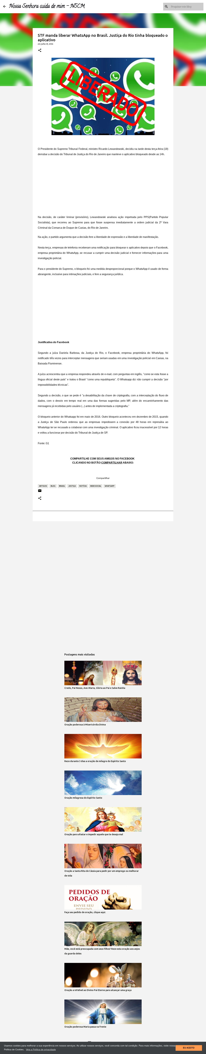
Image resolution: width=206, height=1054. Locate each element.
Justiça (72, 486)
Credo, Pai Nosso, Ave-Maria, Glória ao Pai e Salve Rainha (94, 688)
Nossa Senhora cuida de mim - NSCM (47, 7)
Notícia (83, 486)
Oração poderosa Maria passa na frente (85, 1026)
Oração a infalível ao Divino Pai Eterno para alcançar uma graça (97, 990)
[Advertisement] (103, 184)
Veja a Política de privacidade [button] (41, 1049)
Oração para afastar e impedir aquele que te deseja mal (93, 834)
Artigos (43, 486)
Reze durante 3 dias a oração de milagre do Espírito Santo (95, 761)
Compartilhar (103, 478)
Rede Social (95, 486)
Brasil (62, 486)
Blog (53, 486)
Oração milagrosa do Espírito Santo (83, 798)
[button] (40, 50)
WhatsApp (109, 486)
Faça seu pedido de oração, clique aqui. (85, 912)
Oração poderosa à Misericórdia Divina (85, 724)
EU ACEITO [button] (188, 1048)
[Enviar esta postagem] (40, 492)
